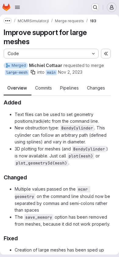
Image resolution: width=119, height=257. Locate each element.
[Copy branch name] (33, 72)
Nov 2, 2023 (70, 72)
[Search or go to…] (95, 7)
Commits (43, 88)
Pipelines (69, 88)
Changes (96, 88)
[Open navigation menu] (17, 7)
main (51, 72)
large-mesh (16, 72)
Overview (17, 88)
